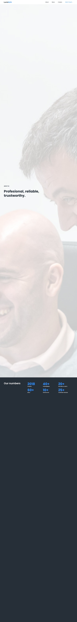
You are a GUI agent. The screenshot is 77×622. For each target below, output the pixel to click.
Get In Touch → (69, 2)
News (53, 2)
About (47, 2)
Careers (60, 2)
